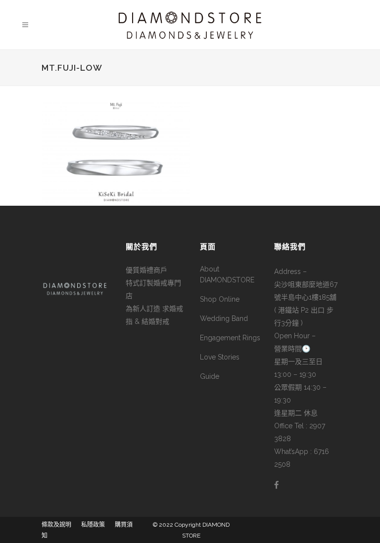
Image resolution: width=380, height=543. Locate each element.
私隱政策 (93, 524)
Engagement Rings (230, 338)
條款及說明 (56, 524)
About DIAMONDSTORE (227, 274)
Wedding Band (224, 318)
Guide (209, 376)
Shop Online (219, 299)
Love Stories (219, 357)
